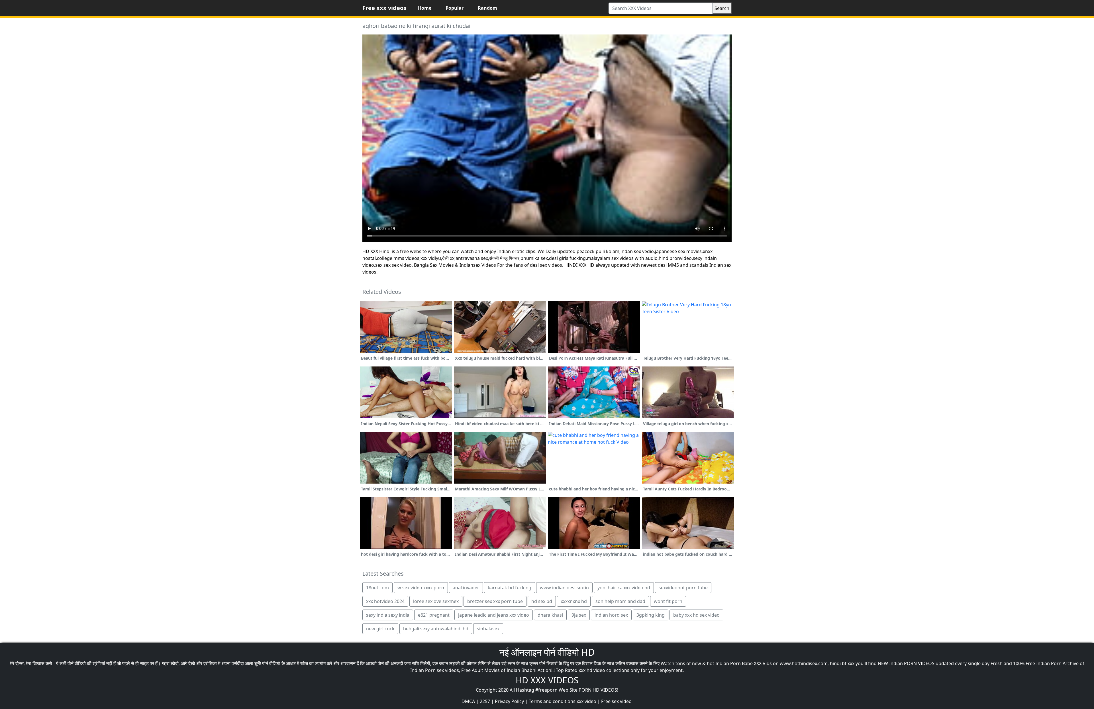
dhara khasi (550, 615)
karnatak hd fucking (509, 587)
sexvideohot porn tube (683, 587)
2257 (485, 701)
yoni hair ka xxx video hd (623, 587)
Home (424, 8)
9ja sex (579, 615)
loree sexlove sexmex (436, 601)
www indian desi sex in (564, 587)
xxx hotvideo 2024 (385, 601)
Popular (455, 8)
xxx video (586, 701)
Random (487, 8)
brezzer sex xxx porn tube (495, 601)
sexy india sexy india (387, 615)
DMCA (468, 701)
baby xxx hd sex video (696, 615)
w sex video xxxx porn (420, 587)
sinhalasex (488, 629)
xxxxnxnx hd (574, 601)
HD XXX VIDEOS (547, 680)
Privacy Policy (509, 701)
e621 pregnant (434, 615)
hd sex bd (541, 601)
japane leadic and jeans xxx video (493, 615)
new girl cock (380, 629)
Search (722, 8)
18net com (377, 587)
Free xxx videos (384, 8)
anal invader (466, 587)
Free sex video (616, 701)
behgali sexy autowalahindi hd (435, 629)
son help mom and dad (620, 601)
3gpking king (650, 615)
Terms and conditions (552, 701)
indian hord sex (611, 615)
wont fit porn (668, 601)
